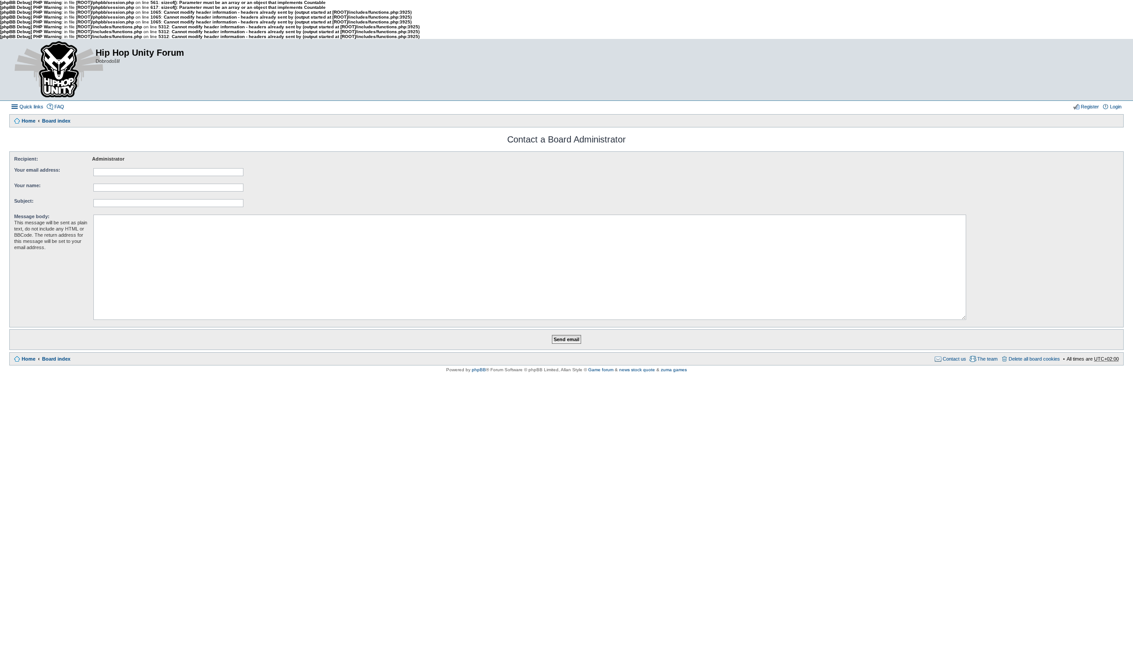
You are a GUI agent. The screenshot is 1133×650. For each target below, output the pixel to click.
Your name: (27, 185)
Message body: (32, 216)
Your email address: (37, 170)
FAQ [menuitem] (59, 106)
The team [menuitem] (987, 359)
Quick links (31, 106)
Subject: (24, 201)
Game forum (600, 369)
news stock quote (637, 369)
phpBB (479, 369)
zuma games (674, 369)
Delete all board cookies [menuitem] (1034, 359)
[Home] (52, 69)
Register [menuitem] (1090, 106)
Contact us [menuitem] (954, 359)
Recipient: (26, 159)
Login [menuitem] (1115, 106)
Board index (56, 120)
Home (28, 120)
